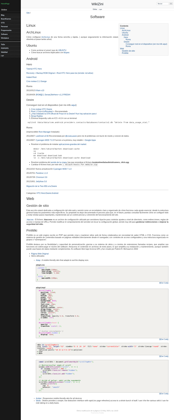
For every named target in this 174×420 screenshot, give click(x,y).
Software (4, 34)
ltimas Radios (37, 116)
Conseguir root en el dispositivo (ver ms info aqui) (146, 44)
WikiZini (97, 4)
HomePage (5, 3)
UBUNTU (62, 50)
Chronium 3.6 (41, 177)
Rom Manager (45, 132)
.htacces (29, 220)
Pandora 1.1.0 (42, 173)
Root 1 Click (36, 111)
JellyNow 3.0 (41, 181)
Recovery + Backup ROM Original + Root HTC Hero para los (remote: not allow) (59, 73)
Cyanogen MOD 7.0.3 (45, 140)
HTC (39, 193)
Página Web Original (40, 254)
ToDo (3, 44)
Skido (38, 401)
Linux (122, 28)
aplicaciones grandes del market (72, 144)
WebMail (4, 52)
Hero (126, 37)
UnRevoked (47, 111)
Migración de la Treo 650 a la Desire (41, 186)
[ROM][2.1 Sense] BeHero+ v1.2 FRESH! (53, 95)
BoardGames (6, 19)
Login (100, 9)
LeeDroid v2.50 (42, 136)
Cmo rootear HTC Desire (41, 109)
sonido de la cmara (59, 162)
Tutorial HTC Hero (34, 69)
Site (28, 13)
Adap (38, 260)
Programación (6, 30)
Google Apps (90, 140)
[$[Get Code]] (163, 283)
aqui (73, 105)
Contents (124, 26)
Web (122, 49)
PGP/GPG (5, 48)
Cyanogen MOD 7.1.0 (62, 169)
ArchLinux (126, 30)
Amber (38, 398)
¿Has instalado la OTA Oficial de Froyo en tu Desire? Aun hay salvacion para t (64, 114)
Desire (126, 42)
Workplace (5, 38)
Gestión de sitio (128, 51)
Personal (4, 26)
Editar (95, 9)
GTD (2, 23)
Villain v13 (39, 90)
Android (125, 35)
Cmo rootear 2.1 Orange (36, 81)
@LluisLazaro (71, 136)
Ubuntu (125, 33)
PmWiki (125, 53)
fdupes (66, 52)
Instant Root (31, 77)
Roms (128, 39)
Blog (2, 15)
